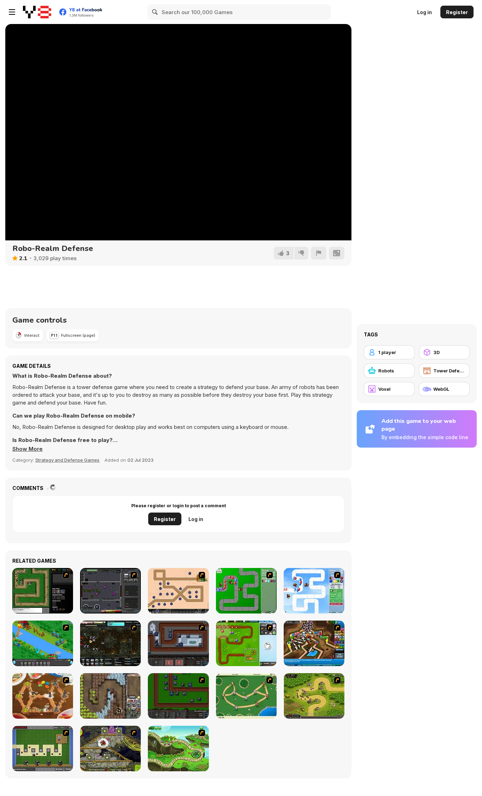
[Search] (155, 12)
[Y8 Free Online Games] (37, 12)
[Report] (318, 253)
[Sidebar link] (12, 12)
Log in (424, 12)
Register (457, 12)
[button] (27, 449)
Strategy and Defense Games (67, 460)
